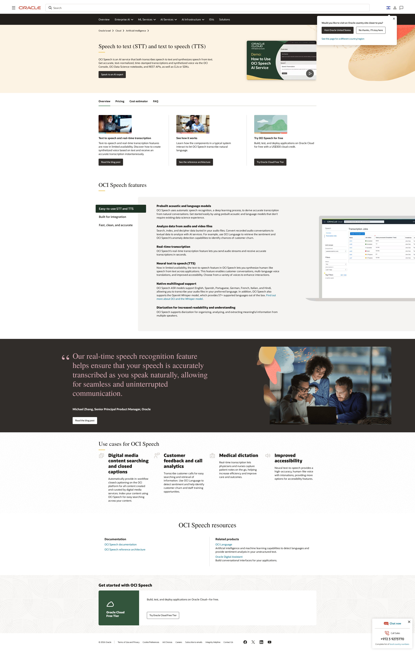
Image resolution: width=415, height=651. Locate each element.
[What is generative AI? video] (281, 60)
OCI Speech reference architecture (125, 549)
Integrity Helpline (213, 642)
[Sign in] (395, 8)
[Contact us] (401, 8)
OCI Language (223, 544)
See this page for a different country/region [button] (343, 38)
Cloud (118, 30)
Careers (179, 642)
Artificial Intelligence (136, 30)
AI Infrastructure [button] (191, 19)
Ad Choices (167, 642)
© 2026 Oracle (105, 642)
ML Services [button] (145, 19)
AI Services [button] (166, 19)
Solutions (224, 19)
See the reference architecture (194, 162)
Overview (104, 19)
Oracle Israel (105, 30)
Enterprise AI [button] (122, 19)
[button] (14, 8)
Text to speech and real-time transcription (125, 138)
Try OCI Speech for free (268, 138)
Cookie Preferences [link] (151, 642)
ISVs (211, 19)
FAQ (155, 101)
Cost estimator (139, 101)
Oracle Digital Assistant (229, 556)
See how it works (186, 138)
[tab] (121, 209)
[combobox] (207, 8)
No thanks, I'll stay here (371, 30)
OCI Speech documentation (121, 544)
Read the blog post (110, 162)
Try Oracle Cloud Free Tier (270, 162)
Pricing (119, 101)
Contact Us (228, 642)
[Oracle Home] (30, 8)
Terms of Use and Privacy (128, 642)
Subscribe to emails (193, 642)
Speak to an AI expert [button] (112, 74)
